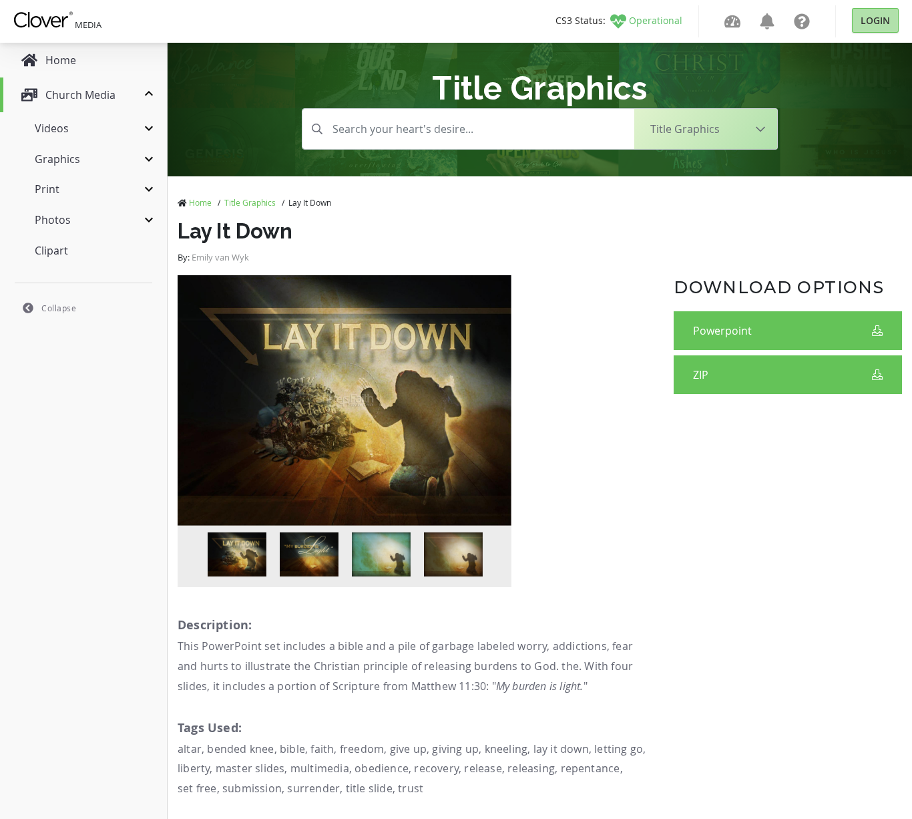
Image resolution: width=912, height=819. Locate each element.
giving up (455, 749)
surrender (313, 788)
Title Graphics (250, 202)
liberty (194, 768)
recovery (436, 768)
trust (410, 788)
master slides (250, 768)
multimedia (319, 768)
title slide (369, 788)
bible (292, 749)
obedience (382, 768)
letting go (618, 749)
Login (875, 20)
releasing (531, 768)
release (482, 768)
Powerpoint (722, 330)
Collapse (58, 308)
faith (322, 749)
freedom (362, 749)
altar (190, 749)
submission (252, 788)
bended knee (240, 749)
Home (200, 202)
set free (197, 788)
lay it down (561, 749)
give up (408, 749)
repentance (590, 768)
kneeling (506, 749)
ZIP (700, 374)
